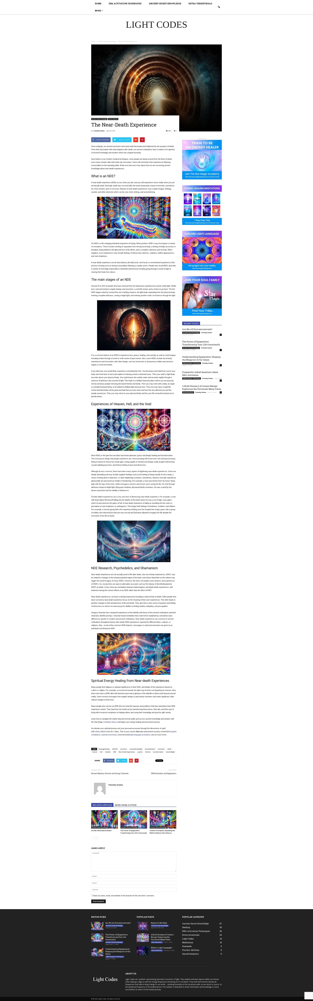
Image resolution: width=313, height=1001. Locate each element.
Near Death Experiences (127, 752)
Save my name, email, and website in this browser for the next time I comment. (123, 896)
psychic (140, 752)
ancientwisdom (150, 749)
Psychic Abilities (113, 119)
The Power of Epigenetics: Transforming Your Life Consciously (201, 343)
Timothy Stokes (99, 131)
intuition (108, 752)
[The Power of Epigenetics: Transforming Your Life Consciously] (133, 819)
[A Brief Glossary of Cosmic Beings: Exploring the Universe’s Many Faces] (143, 937)
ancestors (123, 749)
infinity (97, 731)
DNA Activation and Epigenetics (163, 773)
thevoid (147, 752)
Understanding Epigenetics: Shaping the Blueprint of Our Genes (201, 358)
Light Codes (188, 938)
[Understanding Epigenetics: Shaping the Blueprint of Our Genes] (97, 952)
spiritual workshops (109, 735)
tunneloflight (170, 752)
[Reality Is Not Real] (143, 926)
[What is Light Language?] (143, 951)
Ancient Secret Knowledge (165, 3)
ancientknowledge (136, 749)
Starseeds (187, 946)
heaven (94, 752)
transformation (158, 752)
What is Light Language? (161, 948)
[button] (219, 7)
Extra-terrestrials (200, 3)
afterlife (115, 749)
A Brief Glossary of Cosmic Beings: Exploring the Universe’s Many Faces (201, 387)
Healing (186, 927)
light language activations (140, 735)
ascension (161, 749)
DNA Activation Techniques (125, 3)
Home (98, 3)
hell (101, 752)
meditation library (110, 722)
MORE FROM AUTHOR (125, 805)
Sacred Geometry (190, 954)
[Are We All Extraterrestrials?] (104, 819)
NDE (114, 752)
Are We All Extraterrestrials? (101, 830)
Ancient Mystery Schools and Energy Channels (110, 773)
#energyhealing (104, 749)
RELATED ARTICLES (102, 805)
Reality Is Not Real (159, 923)
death (169, 749)
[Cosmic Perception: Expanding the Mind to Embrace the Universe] (163, 819)
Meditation (187, 942)
